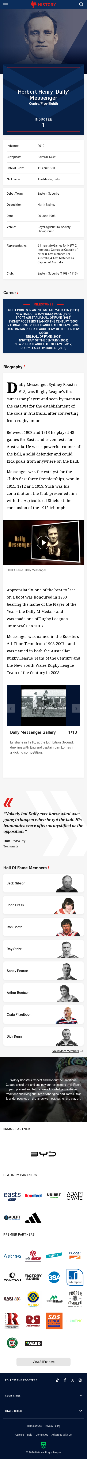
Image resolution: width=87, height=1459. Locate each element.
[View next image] (76, 708)
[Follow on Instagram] (80, 1380)
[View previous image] (11, 708)
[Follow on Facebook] (65, 1380)
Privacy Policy (52, 1425)
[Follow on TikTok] (57, 1380)
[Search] (81, 4)
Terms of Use (34, 1425)
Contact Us (42, 1434)
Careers (19, 1434)
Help (29, 1434)
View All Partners (43, 1362)
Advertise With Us (62, 1434)
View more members (65, 1051)
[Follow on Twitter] (72, 1380)
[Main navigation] (5, 4)
